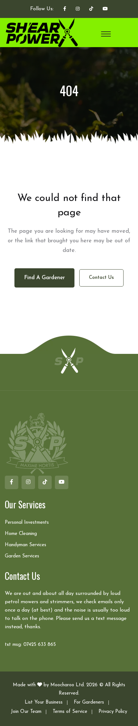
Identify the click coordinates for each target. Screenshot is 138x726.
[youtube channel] (105, 9)
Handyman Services (25, 545)
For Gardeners (89, 702)
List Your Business (44, 702)
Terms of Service (70, 711)
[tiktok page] (91, 9)
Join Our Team (26, 711)
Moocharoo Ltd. (67, 685)
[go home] (69, 360)
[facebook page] (64, 9)
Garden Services (22, 556)
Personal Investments (27, 522)
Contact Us (101, 277)
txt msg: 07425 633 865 (30, 644)
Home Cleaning (21, 533)
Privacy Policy (113, 711)
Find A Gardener (44, 277)
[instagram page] (78, 9)
